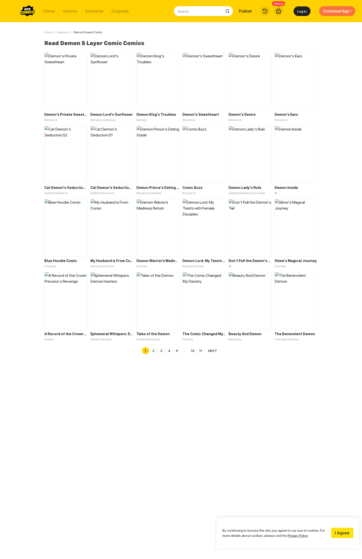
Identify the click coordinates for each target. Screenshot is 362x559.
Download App (336, 11)
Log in (302, 11)
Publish (245, 11)
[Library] (265, 11)
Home (49, 11)
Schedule (94, 11)
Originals (120, 11)
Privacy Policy (298, 535)
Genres (70, 11)
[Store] (278, 11)
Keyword (63, 32)
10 (193, 350)
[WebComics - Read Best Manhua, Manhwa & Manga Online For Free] (27, 11)
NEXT (212, 350)
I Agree (342, 533)
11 (200, 350)
